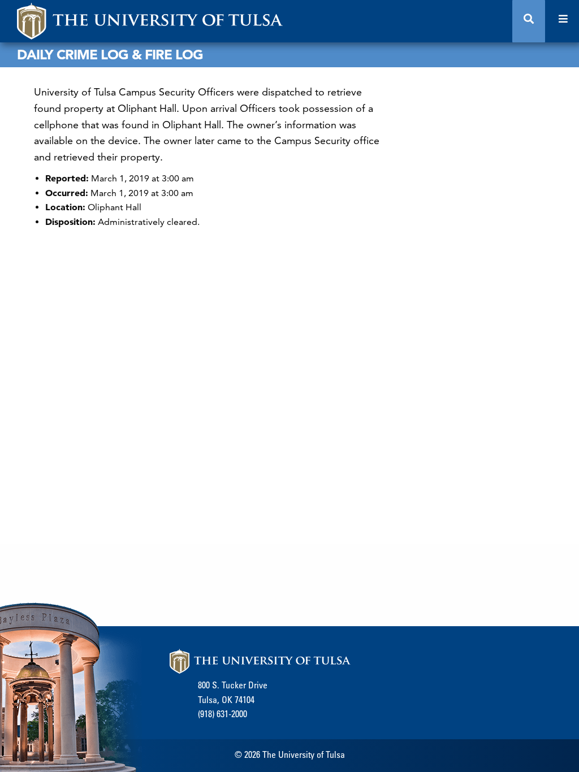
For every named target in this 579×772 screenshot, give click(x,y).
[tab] (528, 21)
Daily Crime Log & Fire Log (110, 54)
